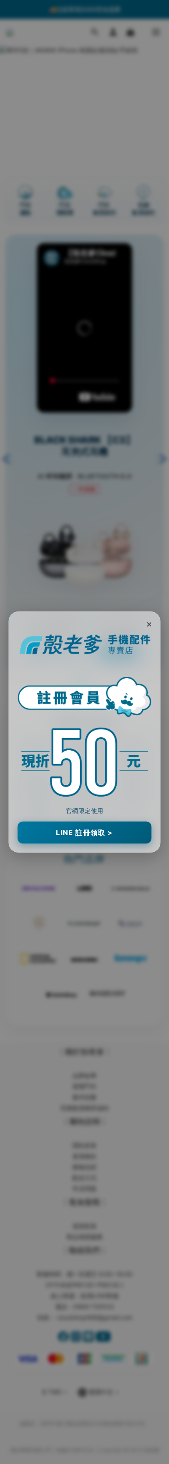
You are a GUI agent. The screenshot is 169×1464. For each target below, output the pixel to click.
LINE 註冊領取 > (84, 832)
